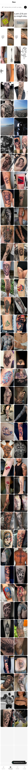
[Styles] (2, 7)
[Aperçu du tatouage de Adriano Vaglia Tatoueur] (7, 126)
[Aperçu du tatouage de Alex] (7, 216)
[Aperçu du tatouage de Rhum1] (7, 180)
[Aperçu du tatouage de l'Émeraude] (20, 377)
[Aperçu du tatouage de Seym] (7, 288)
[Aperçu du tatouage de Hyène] (7, 324)
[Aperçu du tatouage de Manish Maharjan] (7, 234)
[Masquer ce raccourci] (26, 761)
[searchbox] (14, 7)
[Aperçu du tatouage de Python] (7, 342)
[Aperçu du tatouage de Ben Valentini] (7, 628)
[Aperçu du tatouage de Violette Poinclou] (20, 467)
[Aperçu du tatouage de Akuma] (7, 503)
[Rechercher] (25, 7)
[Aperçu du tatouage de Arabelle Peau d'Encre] (20, 485)
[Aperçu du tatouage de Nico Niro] (20, 754)
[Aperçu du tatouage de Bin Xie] (7, 162)
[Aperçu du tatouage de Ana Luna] (7, 91)
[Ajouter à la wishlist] (11, 12)
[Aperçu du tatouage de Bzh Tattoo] (7, 19)
